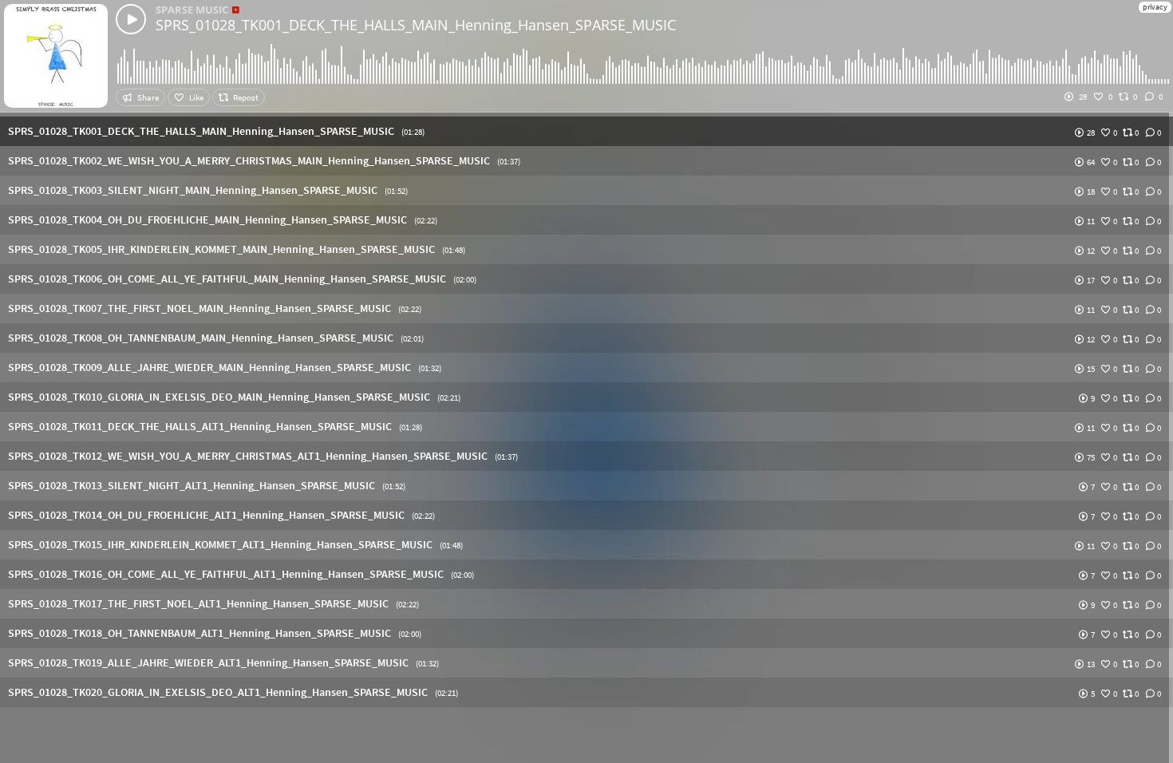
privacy (1155, 7)
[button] (586, 131)
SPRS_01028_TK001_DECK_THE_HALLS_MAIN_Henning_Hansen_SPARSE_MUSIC (416, 24)
